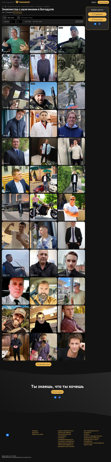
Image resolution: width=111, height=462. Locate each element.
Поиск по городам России (93, 436)
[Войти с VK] (96, 24)
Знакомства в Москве (91, 438)
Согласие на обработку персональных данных (66, 442)
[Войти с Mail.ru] (100, 24)
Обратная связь (37, 434)
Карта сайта (88, 445)
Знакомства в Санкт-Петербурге (91, 440)
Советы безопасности (65, 431)
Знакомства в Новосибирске (94, 443)
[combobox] (11, 18)
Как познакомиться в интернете (91, 431)
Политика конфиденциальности (65, 438)
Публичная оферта (64, 432)
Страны (86, 434)
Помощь (35, 431)
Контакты (35, 432)
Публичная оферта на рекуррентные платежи (66, 445)
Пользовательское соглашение (64, 435)
